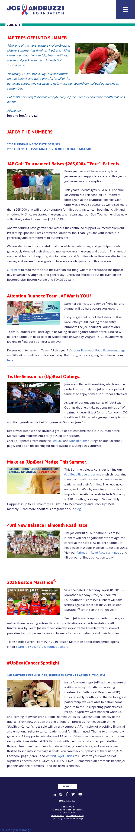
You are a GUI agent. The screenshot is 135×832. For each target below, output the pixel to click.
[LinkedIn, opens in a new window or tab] (54, 794)
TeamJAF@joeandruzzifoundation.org (42, 647)
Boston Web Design (74, 818)
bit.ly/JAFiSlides (63, 756)
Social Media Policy (75, 815)
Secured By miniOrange (15, 830)
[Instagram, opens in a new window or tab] (60, 794)
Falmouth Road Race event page (99, 552)
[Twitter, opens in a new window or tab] (73, 794)
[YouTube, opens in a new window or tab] (80, 794)
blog (78, 509)
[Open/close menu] (125, 9)
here (10, 360)
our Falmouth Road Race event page (100, 350)
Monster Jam (78, 441)
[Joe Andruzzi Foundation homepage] (35, 9)
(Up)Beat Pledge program (82, 474)
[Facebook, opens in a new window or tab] (67, 794)
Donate (67, 786)
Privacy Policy (57, 815)
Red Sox (57, 441)
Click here (13, 270)
